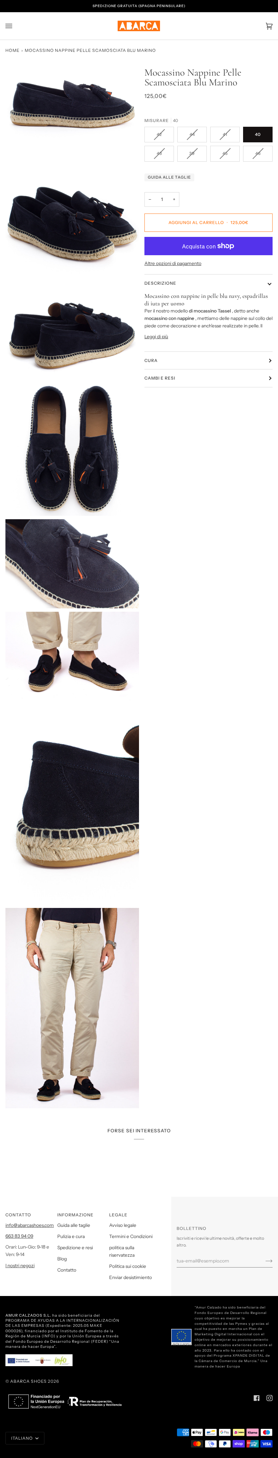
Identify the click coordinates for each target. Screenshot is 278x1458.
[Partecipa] (264, 1260)
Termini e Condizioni (131, 1236)
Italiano (22, 1438)
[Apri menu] (15, 26)
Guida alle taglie (169, 177)
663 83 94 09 (19, 1236)
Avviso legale (122, 1225)
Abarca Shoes (28, 1381)
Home (12, 50)
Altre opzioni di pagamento (172, 263)
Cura (151, 360)
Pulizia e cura (71, 1236)
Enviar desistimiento (130, 1277)
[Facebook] (257, 1398)
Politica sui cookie (127, 1266)
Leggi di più (156, 336)
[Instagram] (269, 1398)
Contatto (66, 1270)
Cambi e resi (159, 378)
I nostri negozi (20, 1265)
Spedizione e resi (75, 1247)
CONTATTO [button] (18, 1214)
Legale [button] (118, 1214)
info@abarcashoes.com (29, 1225)
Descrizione (160, 283)
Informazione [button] (75, 1214)
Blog (62, 1258)
